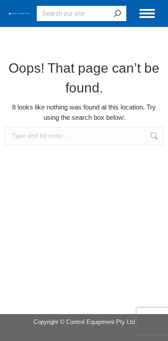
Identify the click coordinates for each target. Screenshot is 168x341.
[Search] (117, 13)
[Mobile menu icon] (147, 13)
